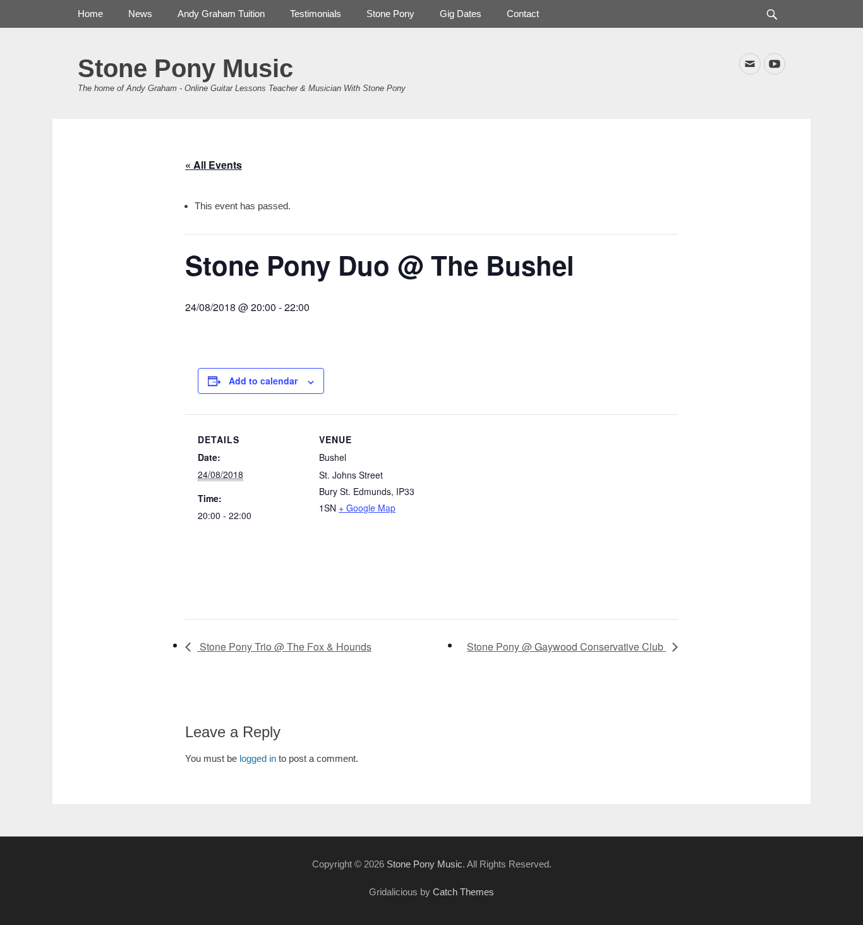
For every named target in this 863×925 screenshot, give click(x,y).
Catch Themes (463, 891)
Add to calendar (263, 380)
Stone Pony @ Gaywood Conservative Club (566, 646)
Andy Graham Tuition (221, 13)
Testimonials (315, 13)
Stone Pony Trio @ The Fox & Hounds (284, 646)
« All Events (213, 164)
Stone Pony (390, 13)
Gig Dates (460, 13)
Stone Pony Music (185, 68)
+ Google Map (367, 507)
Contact (523, 13)
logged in (257, 758)
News (140, 13)
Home (90, 13)
